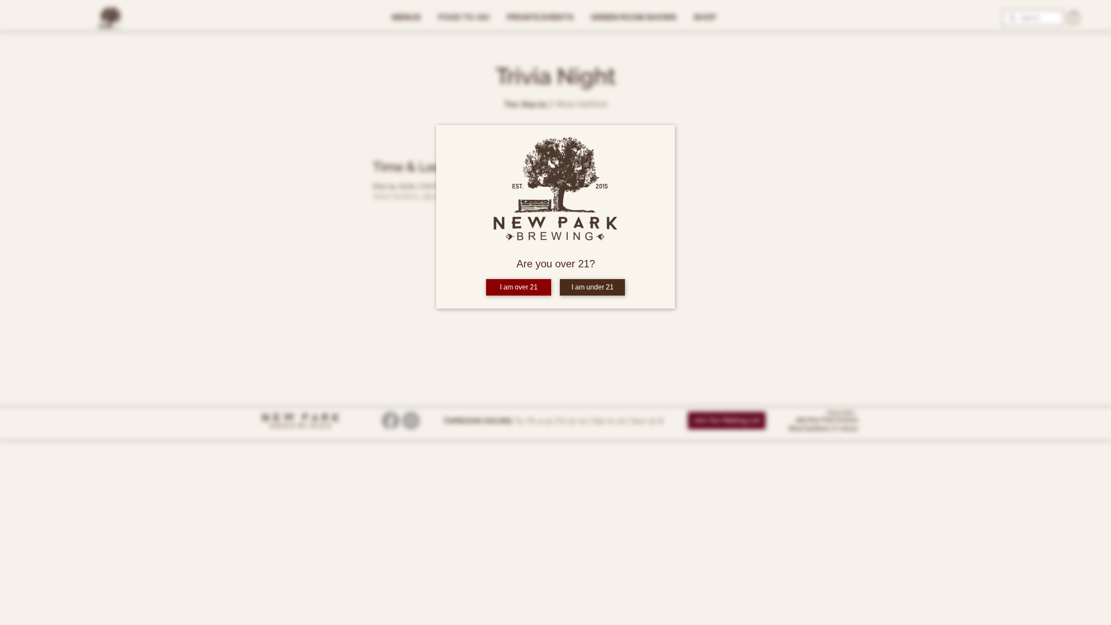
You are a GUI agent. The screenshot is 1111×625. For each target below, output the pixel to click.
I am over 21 (519, 287)
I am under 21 (593, 287)
